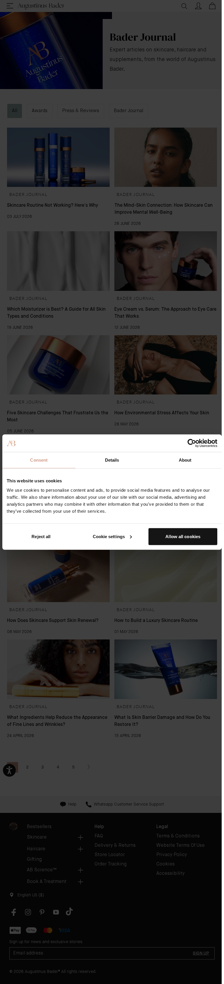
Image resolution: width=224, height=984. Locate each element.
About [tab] (185, 460)
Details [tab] (112, 460)
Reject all (41, 536)
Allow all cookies (182, 536)
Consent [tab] (39, 460)
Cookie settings (109, 536)
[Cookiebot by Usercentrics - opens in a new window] (191, 443)
